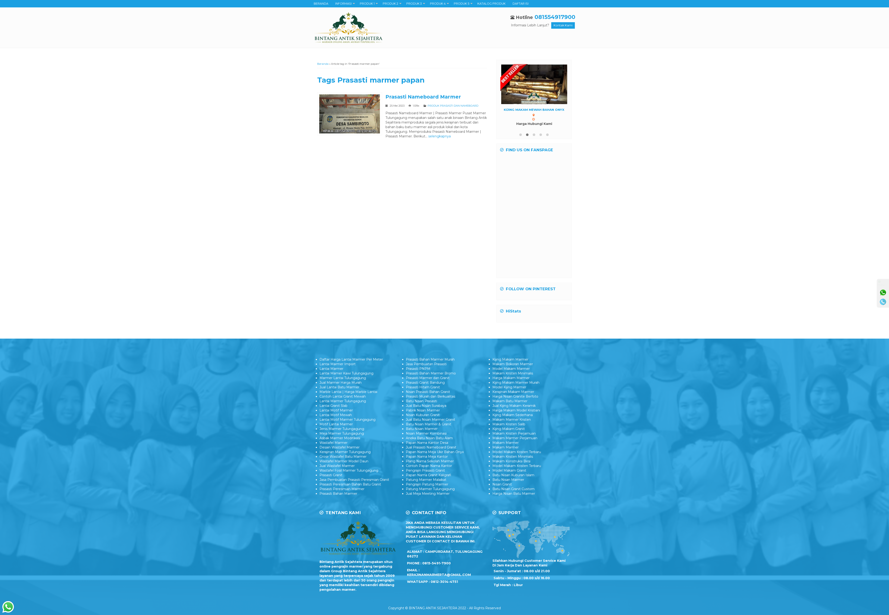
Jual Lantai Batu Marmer (339, 391)
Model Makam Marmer (511, 373)
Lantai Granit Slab (333, 410)
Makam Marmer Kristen (511, 424)
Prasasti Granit (330, 479)
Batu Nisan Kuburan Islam (513, 479)
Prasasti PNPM (418, 373)
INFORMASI (343, 3)
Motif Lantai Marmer (336, 428)
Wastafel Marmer (333, 447)
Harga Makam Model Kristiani (516, 415)
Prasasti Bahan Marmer (338, 498)
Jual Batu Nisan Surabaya (426, 410)
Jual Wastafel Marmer (337, 470)
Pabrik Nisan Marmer (423, 415)
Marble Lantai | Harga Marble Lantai (348, 396)
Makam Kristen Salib (508, 428)
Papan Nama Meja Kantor (427, 461)
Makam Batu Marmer (509, 405)
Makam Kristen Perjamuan (514, 438)
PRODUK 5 (461, 3)
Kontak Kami (563, 25)
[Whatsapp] (883, 292)
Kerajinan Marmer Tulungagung (345, 456)
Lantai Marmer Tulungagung (342, 405)
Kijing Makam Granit (508, 433)
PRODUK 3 (414, 3)
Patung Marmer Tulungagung (430, 493)
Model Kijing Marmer (509, 391)
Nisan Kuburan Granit (423, 419)
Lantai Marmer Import (337, 368)
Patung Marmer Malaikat (426, 484)
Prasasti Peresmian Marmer (341, 493)
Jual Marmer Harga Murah (340, 387)
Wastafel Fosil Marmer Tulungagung (348, 475)
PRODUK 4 (438, 3)
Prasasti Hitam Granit (423, 391)
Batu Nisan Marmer (422, 433)
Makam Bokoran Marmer (512, 368)
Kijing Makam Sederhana (512, 419)
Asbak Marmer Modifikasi (339, 442)
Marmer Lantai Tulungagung (342, 382)
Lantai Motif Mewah (335, 419)
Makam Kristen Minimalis (512, 378)
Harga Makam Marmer (510, 382)
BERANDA (321, 3)
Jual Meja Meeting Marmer (428, 498)
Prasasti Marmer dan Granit (428, 382)
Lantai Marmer (331, 373)
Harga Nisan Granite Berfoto (515, 401)
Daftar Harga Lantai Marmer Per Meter (351, 364)
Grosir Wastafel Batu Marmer (342, 461)
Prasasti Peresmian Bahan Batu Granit (350, 489)
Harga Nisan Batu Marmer (513, 498)
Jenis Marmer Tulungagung (341, 433)
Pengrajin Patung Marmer (427, 489)
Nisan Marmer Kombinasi (426, 438)
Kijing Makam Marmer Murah (515, 387)
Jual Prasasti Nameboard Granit (431, 452)
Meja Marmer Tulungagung (341, 438)
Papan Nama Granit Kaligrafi (428, 479)
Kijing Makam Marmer (510, 364)
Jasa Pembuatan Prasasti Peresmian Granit (354, 484)
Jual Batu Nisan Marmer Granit (430, 424)
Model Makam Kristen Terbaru (516, 456)
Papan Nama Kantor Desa (427, 447)
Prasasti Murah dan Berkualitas (430, 401)
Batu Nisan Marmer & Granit (428, 428)
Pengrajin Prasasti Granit (425, 475)
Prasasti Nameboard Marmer (423, 97)
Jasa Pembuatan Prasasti (426, 368)
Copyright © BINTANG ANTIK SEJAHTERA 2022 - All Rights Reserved (444, 612)
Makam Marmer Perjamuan (514, 442)
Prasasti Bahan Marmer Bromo (431, 378)
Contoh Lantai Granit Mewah (342, 401)
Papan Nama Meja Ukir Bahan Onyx (435, 456)
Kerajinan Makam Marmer (513, 396)
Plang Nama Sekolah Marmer (430, 466)
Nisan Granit (502, 489)
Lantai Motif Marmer (336, 415)
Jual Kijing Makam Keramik (514, 410)
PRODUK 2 (390, 3)
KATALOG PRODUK (491, 3)
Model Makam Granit (509, 475)
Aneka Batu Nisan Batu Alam (429, 442)
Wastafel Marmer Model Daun (343, 466)
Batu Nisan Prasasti (421, 405)
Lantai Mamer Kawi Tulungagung (346, 378)
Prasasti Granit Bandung (425, 387)
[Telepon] (883, 301)
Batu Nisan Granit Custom (513, 493)
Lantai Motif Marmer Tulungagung (347, 424)
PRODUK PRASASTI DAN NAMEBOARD (453, 105)
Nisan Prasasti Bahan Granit (428, 396)
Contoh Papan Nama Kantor (429, 470)
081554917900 (555, 17)
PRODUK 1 (367, 3)
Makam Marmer (505, 447)
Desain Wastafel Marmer (339, 452)
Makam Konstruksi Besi (511, 466)
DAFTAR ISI (521, 3)
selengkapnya (439, 136)
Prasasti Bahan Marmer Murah (430, 364)
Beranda (323, 63)
